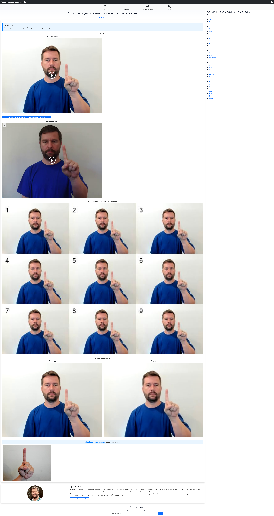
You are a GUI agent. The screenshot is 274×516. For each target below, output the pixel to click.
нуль (210, 38)
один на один (212, 57)
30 (209, 62)
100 (210, 61)
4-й (209, 49)
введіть (211, 59)
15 (209, 85)
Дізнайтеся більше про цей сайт (80, 499)
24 (209, 47)
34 (209, 86)
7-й (209, 81)
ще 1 (210, 21)
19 (209, 95)
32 (209, 76)
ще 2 (210, 43)
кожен (210, 31)
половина (211, 98)
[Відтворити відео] (52, 75)
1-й (209, 37)
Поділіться (103, 17)
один (210, 19)
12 (209, 35)
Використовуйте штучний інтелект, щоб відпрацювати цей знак (27, 117)
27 (209, 69)
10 (209, 28)
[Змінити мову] (272, 2)
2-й (209, 90)
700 (210, 88)
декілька (211, 93)
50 (209, 50)
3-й (209, 83)
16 (209, 79)
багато (210, 55)
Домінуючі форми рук (95, 442)
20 (209, 45)
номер (210, 54)
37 (209, 78)
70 (209, 73)
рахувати (211, 42)
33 (209, 52)
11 (209, 33)
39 (209, 71)
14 (209, 64)
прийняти (211, 74)
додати (211, 91)
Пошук (160, 513)
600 (210, 97)
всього (210, 67)
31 (209, 66)
